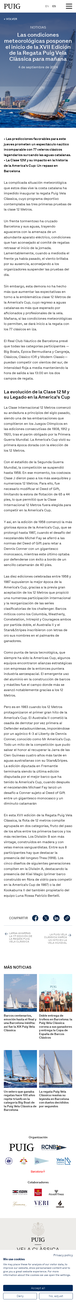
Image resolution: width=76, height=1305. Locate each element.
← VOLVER (10, 19)
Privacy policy (63, 1255)
